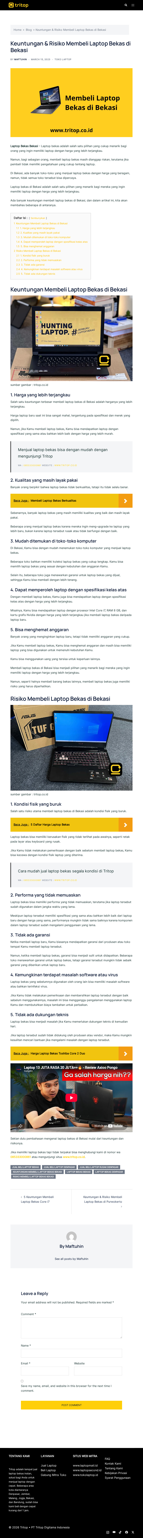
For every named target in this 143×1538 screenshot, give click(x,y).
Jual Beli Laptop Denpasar (59, 1167)
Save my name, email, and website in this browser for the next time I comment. (66, 1388)
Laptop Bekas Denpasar (109, 1172)
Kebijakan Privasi (116, 1473)
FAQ (107, 1459)
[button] (125, 5)
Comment (28, 1314)
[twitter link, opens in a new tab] (132, 1532)
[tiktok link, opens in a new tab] (120, 1532)
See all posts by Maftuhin (71, 1259)
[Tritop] (18, 5)
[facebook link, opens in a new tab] (126, 1532)
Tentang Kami (114, 1468)
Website (79, 1363)
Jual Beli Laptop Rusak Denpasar (99, 1167)
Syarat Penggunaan (117, 1477)
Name (26, 1345)
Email (25, 1363)
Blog (29, 29)
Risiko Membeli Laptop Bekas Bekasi (33, 1176)
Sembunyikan (38, 218)
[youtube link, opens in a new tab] (114, 1532)
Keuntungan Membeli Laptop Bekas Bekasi (37, 1172)
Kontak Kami (113, 1463)
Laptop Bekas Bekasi (79, 1172)
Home (17, 29)
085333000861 (32, 465)
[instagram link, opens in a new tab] (107, 1532)
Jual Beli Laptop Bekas (25, 1167)
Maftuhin (20, 59)
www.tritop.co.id (65, 465)
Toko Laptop (63, 59)
